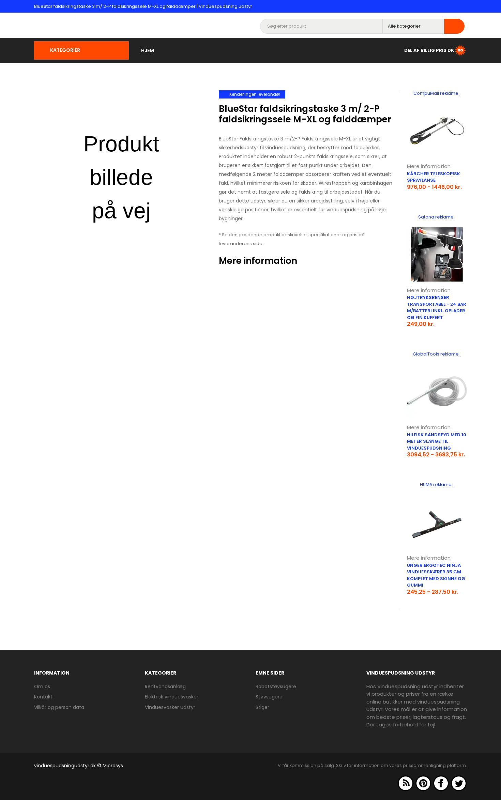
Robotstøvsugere (276, 686)
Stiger (262, 707)
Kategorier (65, 50)
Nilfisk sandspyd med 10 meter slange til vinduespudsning (436, 441)
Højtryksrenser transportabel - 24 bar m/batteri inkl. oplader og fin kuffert (436, 307)
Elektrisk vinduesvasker (171, 696)
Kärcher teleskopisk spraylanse (433, 177)
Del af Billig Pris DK (429, 50)
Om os (42, 686)
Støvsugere (269, 696)
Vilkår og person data (59, 707)
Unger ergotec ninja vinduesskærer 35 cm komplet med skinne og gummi (436, 575)
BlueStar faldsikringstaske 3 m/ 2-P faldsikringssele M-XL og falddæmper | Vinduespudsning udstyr (143, 6)
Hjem (147, 50)
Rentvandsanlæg (165, 686)
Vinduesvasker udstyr (170, 707)
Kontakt (43, 696)
